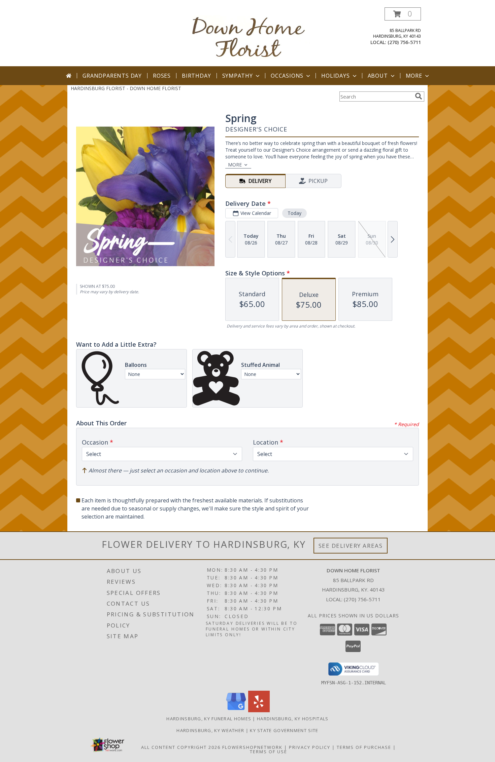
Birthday (196, 75)
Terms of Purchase (364, 747)
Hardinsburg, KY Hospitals (293, 719)
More (414, 75)
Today (294, 213)
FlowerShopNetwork (252, 747)
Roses (162, 75)
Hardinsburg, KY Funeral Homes (208, 719)
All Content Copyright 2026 (181, 747)
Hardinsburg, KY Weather (210, 730)
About (378, 75)
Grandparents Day (112, 75)
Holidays (335, 75)
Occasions (287, 75)
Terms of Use (268, 752)
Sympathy (237, 75)
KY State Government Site (284, 730)
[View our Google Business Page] (236, 710)
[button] (403, 14)
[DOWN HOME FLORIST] (250, 37)
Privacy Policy (309, 747)
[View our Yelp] (259, 710)
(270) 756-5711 (404, 42)
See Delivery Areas (351, 545)
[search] (418, 96)
